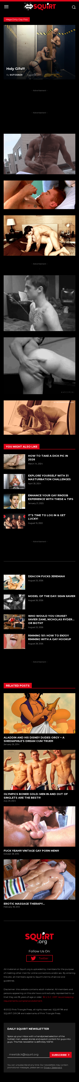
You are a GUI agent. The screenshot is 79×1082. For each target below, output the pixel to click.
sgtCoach (16, 75)
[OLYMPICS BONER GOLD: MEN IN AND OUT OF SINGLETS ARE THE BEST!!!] (39, 770)
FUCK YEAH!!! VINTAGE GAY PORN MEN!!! (31, 850)
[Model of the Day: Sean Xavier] (14, 602)
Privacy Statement (53, 1067)
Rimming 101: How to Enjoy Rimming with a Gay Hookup (49, 637)
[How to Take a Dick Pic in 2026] (14, 461)
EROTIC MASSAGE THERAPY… (24, 903)
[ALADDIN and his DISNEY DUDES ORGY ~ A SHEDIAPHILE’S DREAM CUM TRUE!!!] (39, 713)
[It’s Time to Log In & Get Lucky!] (14, 521)
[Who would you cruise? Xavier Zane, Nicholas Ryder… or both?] (14, 621)
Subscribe (59, 1054)
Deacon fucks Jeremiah (46, 576)
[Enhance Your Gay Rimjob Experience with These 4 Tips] (14, 501)
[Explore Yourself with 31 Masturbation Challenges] (14, 481)
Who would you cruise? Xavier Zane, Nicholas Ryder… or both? (51, 619)
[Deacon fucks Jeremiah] (14, 582)
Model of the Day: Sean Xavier (51, 596)
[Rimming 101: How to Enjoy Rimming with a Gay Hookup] (14, 641)
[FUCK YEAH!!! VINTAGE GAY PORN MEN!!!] (39, 826)
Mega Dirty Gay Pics (17, 19)
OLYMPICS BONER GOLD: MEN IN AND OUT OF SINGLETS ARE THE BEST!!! (36, 795)
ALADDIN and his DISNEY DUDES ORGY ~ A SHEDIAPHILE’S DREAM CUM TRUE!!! (34, 739)
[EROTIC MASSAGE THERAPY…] (39, 879)
